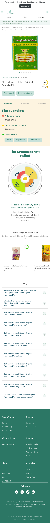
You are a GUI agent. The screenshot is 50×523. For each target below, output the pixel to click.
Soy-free (29, 473)
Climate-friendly (32, 444)
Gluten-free (6, 473)
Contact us (30, 423)
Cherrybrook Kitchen (9, 78)
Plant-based (9, 93)
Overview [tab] (8, 104)
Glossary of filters (32, 427)
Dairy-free (30, 469)
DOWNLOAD (25, 6)
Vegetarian (20, 140)
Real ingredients (25, 93)
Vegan (8, 140)
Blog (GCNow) (7, 427)
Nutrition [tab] (25, 104)
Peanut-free (30, 477)
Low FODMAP (6, 481)
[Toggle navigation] (3, 12)
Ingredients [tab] (42, 104)
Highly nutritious (32, 448)
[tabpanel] (25, 125)
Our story (5, 423)
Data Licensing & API (9, 444)
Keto (3, 477)
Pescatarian (35, 140)
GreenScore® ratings (9, 431)
